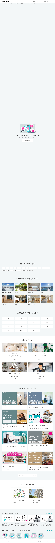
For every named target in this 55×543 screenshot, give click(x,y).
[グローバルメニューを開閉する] (54, 1)
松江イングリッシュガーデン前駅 (20, 270)
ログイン (45, 1)
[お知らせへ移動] (51, 1)
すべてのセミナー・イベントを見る (27, 475)
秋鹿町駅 (4, 270)
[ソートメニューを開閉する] (3, 541)
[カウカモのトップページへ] (5, 1)
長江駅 (8, 270)
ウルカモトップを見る (49, 513)
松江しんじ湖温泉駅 (30, 270)
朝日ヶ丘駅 (12, 270)
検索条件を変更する (27, 140)
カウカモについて (35, 1)
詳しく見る (14, 359)
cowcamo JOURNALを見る (48, 530)
